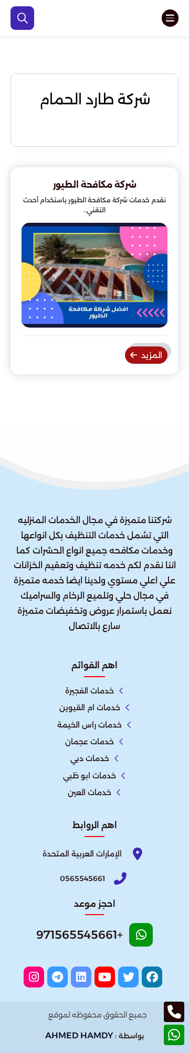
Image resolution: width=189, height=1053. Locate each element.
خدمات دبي (89, 758)
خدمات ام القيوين (89, 707)
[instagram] (34, 977)
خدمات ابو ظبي (89, 775)
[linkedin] (81, 977)
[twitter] (128, 977)
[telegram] (57, 977)
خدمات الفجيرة (89, 691)
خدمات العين (89, 792)
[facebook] (152, 977)
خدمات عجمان (89, 741)
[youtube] (104, 977)
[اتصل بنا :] (174, 1012)
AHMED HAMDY (79, 1035)
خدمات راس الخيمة (89, 725)
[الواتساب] (174, 1035)
